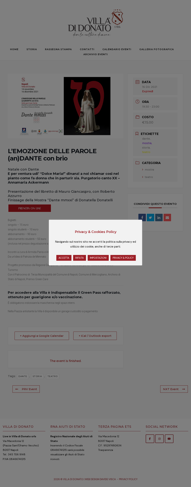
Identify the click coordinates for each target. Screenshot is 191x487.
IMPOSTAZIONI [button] (98, 257)
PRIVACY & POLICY (123, 257)
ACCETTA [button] (64, 257)
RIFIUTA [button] (79, 257)
